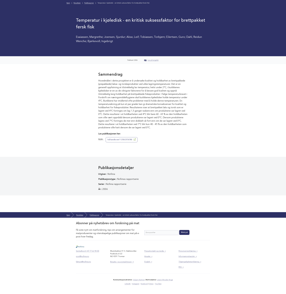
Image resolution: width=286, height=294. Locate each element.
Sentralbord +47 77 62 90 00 (87, 251)
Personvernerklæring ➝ (188, 251)
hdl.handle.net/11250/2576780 (120, 140)
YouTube (158, 284)
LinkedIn (128, 284)
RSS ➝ (181, 267)
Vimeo (151, 284)
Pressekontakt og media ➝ (155, 251)
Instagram (135, 284)
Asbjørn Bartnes (139, 280)
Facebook (144, 284)
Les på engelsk (153, 60)
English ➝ (148, 262)
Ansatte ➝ (148, 256)
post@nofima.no (82, 256)
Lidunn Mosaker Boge (165, 280)
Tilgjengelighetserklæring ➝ (190, 262)
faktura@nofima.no (83, 262)
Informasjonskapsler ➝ (188, 256)
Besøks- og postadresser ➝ (122, 262)
